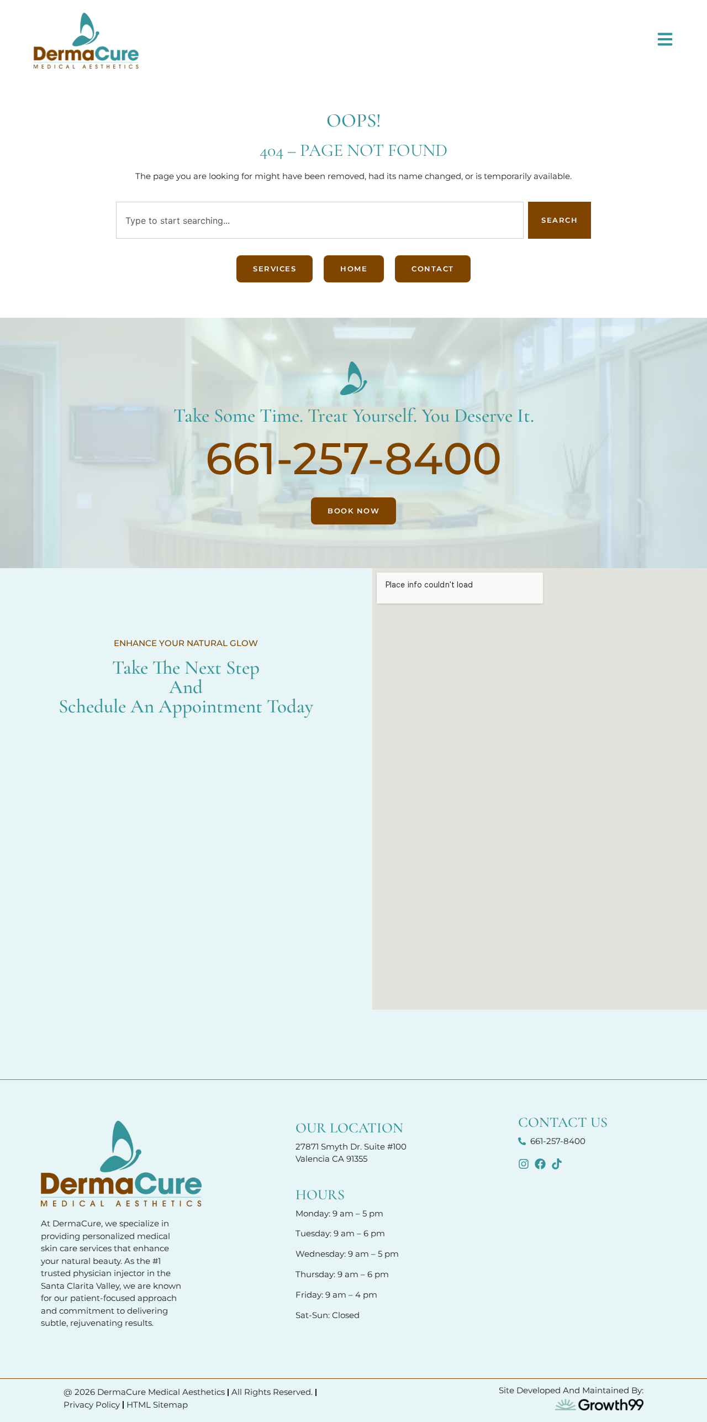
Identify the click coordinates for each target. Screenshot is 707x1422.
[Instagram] (523, 1163)
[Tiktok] (556, 1163)
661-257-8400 (353, 458)
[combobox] (320, 220)
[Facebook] (540, 1163)
